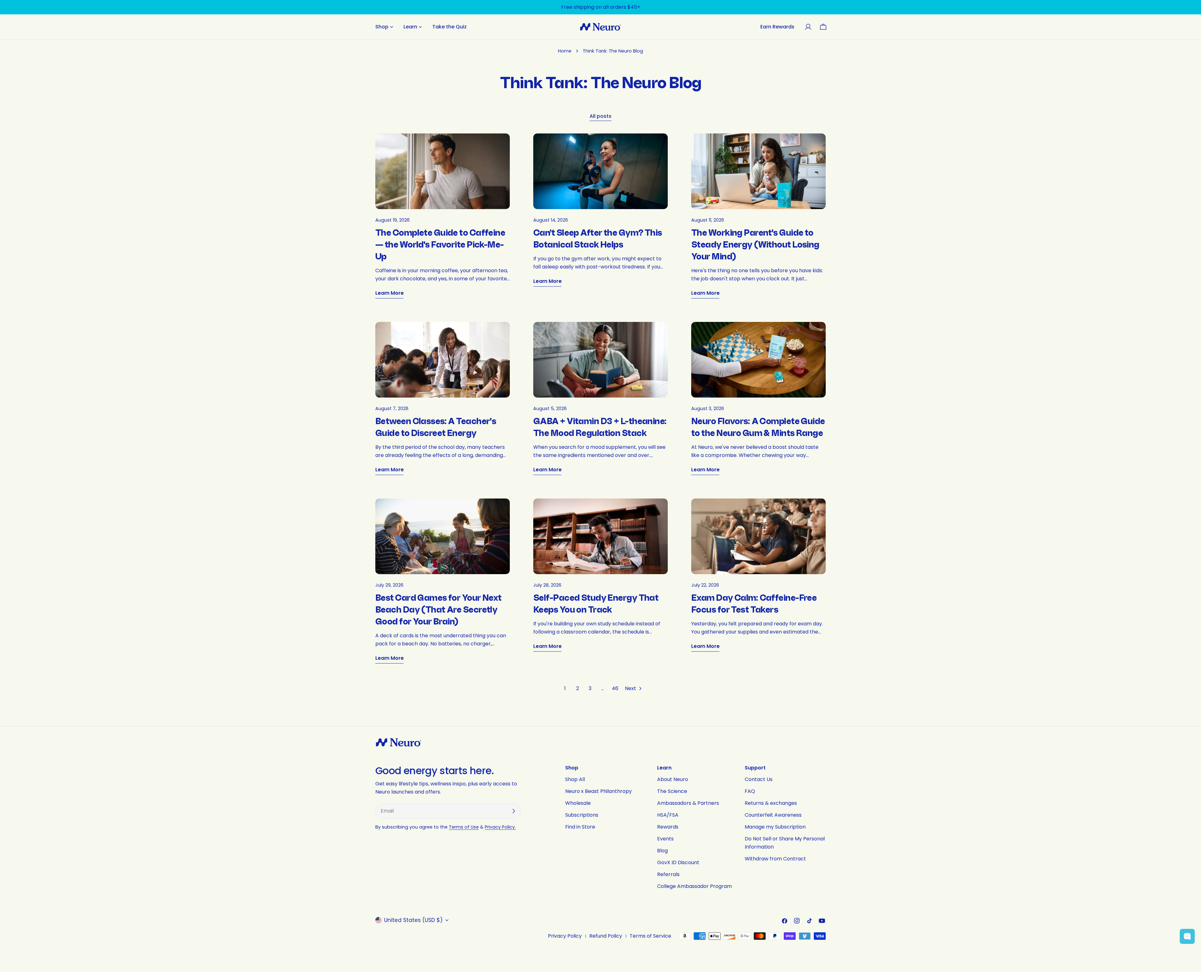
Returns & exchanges (771, 803)
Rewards (667, 826)
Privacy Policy (565, 935)
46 (615, 688)
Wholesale (578, 803)
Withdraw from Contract (775, 858)
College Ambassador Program (694, 886)
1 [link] (565, 688)
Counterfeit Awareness (773, 815)
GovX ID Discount (678, 862)
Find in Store (580, 826)
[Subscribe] (513, 811)
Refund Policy (605, 935)
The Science (672, 791)
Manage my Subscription (775, 826)
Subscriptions (581, 815)
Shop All (575, 779)
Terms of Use (464, 827)
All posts (600, 116)
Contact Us (759, 779)
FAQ (750, 791)
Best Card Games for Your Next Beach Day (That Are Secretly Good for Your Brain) (438, 610)
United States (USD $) (413, 920)
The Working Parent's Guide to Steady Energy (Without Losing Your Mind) (755, 245)
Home (564, 51)
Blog (662, 850)
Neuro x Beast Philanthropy (598, 791)
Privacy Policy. (500, 827)
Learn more (389, 293)
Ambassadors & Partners (688, 803)
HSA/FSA (667, 815)
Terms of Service (650, 935)
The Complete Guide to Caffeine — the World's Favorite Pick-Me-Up (440, 245)
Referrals (668, 874)
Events (665, 838)
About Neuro (672, 779)
